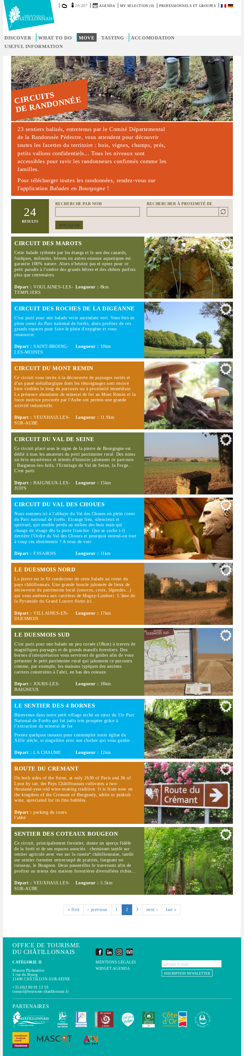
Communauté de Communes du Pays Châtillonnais (31, 1019)
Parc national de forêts (104, 1019)
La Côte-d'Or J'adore (127, 1019)
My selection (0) (137, 6)
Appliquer (69, 225)
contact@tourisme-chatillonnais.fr (40, 991)
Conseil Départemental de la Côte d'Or (175, 1019)
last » (171, 909)
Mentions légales (116, 962)
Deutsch (231, 6)
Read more (122, 268)
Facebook (99, 952)
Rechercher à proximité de (180, 204)
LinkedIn (109, 952)
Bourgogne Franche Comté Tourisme (20, 1040)
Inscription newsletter (187, 973)
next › (152, 909)
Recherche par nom (78, 204)
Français (224, 6)
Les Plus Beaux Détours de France (81, 1019)
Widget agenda (113, 969)
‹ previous (97, 909)
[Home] (28, 15)
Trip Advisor (129, 952)
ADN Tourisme (91, 1040)
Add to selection (226, 245)
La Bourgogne (203, 1019)
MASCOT (54, 1040)
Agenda (107, 6)
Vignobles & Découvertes (148, 1019)
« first (74, 909)
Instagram (119, 952)
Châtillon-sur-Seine (63, 1019)
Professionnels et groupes (187, 6)
